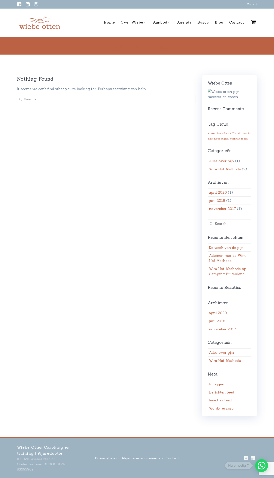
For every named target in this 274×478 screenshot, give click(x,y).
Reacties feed (220, 400)
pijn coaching (244, 133)
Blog (219, 22)
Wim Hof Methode (225, 169)
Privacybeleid (107, 458)
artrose (211, 133)
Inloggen (216, 384)
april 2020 (218, 192)
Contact (252, 4)
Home (109, 22)
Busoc (203, 22)
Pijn (234, 133)
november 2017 (222, 208)
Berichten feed (221, 392)
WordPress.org (221, 408)
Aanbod (160, 22)
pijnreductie (214, 138)
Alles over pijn (221, 161)
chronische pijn (223, 133)
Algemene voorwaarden (142, 458)
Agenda (184, 22)
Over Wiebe (132, 22)
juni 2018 (217, 200)
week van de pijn (239, 138)
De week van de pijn (226, 247)
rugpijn (225, 138)
